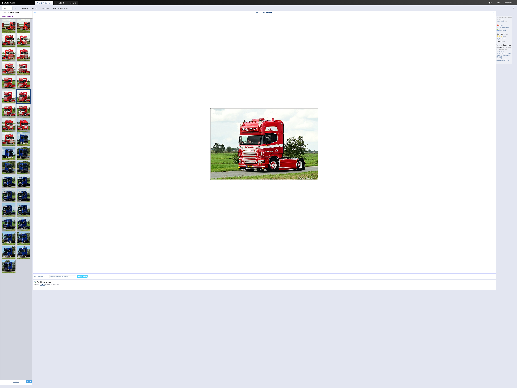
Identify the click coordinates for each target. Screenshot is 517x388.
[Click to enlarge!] (264, 144)
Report (501, 25)
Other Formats (504, 28)
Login (489, 2)
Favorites (45, 8)
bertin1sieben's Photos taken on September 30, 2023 (504, 55)
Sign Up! (60, 3)
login (42, 284)
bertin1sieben (501, 22)
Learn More (508, 2)
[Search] (513, 8)
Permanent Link (39, 276)
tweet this (82, 276)
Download (502, 30)
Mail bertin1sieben (60, 8)
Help (498, 2)
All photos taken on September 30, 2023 (503, 60)
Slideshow (16, 382)
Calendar (24, 8)
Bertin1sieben (44, 3)
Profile (35, 8)
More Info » (500, 51)
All (15, 8)
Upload (72, 3)
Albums (7, 8)
